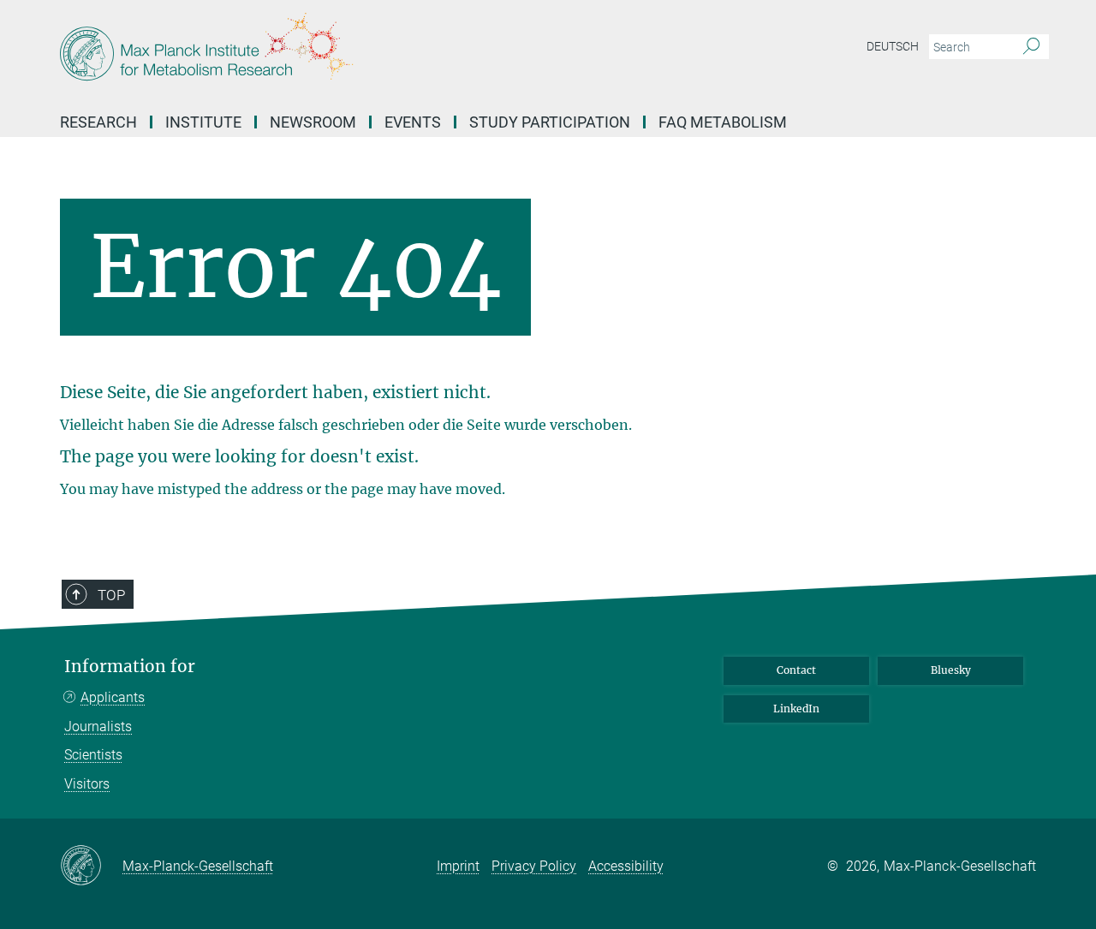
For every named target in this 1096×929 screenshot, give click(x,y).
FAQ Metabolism (722, 122)
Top (111, 595)
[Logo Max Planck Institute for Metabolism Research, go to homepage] (381, 51)
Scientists (93, 755)
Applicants (112, 697)
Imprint (458, 866)
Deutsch (893, 46)
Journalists (98, 726)
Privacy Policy (533, 866)
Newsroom (313, 122)
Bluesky (951, 670)
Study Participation (549, 122)
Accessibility (626, 866)
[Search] (1031, 47)
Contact (796, 670)
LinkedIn (796, 708)
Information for (129, 666)
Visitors (87, 784)
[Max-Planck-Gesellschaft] (91, 866)
